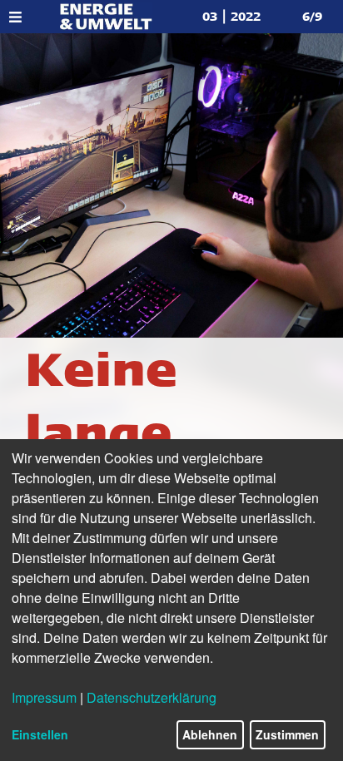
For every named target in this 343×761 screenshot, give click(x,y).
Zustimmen (287, 734)
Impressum (44, 697)
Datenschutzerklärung (151, 697)
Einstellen (40, 734)
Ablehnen (209, 734)
